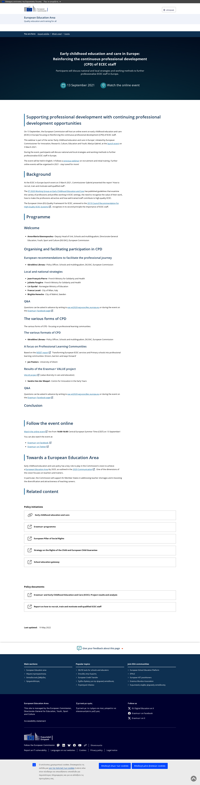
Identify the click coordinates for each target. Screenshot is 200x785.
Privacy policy (96, 750)
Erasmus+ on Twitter (37, 446)
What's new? (57, 34)
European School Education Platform (144, 670)
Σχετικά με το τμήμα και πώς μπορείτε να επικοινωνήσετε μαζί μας (96, 709)
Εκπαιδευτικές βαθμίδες (36, 677)
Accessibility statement (35, 721)
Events (67, 34)
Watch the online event (123, 85)
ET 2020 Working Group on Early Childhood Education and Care (56, 191)
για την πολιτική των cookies (61, 768)
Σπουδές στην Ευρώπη (87, 674)
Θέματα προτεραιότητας (36, 674)
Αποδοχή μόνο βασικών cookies (149, 766)
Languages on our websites (63, 750)
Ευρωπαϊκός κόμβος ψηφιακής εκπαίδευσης (148, 685)
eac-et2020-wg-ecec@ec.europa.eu (83, 307)
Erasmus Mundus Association (141, 681)
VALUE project (30, 375)
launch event (113, 143)
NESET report (42, 352)
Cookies (82, 750)
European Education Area (37, 469)
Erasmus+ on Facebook (38, 442)
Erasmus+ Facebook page (39, 310)
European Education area (36, 670)
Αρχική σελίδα (43, 34)
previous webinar (71, 160)
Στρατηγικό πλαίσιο (86, 685)
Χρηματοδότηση (32, 681)
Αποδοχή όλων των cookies (114, 766)
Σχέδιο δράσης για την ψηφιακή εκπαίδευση (96, 681)
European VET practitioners (141, 677)
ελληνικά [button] (170, 10)
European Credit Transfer (88, 677)
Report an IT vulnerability (35, 750)
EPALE (132, 674)
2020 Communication (82, 469)
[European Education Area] (37, 8)
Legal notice (112, 750)
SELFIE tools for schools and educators (93, 670)
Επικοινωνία (96, 745)
